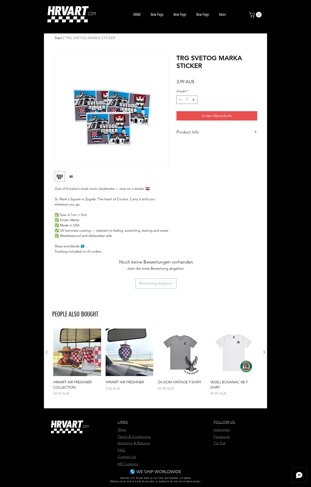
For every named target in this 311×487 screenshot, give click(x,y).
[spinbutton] (187, 100)
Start (58, 38)
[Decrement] (180, 100)
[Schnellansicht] (77, 352)
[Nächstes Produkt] (264, 352)
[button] (256, 15)
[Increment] (194, 100)
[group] (155, 362)
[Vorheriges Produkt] (46, 352)
